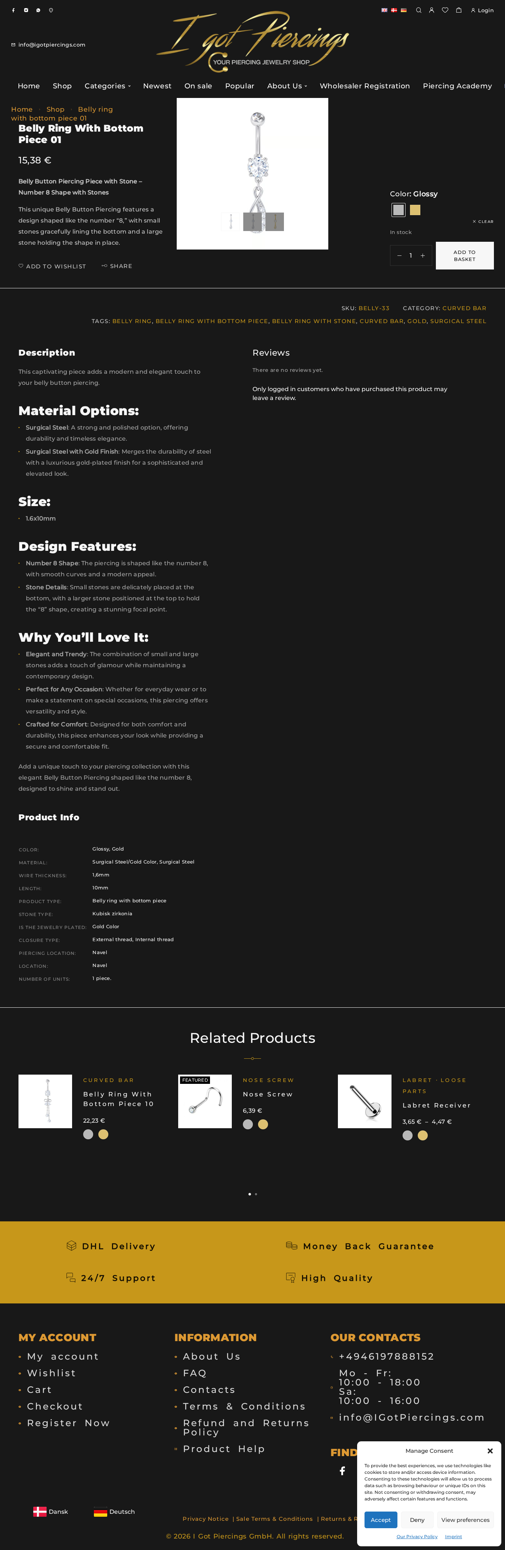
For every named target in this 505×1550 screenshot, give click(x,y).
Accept (381, 1519)
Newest (157, 86)
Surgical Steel (458, 321)
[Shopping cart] (458, 10)
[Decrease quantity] (395, 255)
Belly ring (132, 321)
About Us (284, 86)
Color (400, 194)
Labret (418, 1080)
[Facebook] (13, 10)
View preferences (465, 1519)
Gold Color (105, 926)
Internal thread (154, 939)
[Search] (418, 10)
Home (29, 86)
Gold (417, 321)
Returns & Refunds (350, 1518)
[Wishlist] (445, 10)
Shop (62, 86)
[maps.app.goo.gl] (50, 10)
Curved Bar (465, 308)
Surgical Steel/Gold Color (124, 862)
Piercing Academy (457, 86)
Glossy (100, 849)
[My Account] (431, 10)
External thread (112, 939)
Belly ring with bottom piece (212, 321)
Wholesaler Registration (365, 86)
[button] (490, 1451)
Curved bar (382, 321)
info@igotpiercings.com (52, 44)
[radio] (398, 210)
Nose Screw (269, 1080)
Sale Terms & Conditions (274, 1518)
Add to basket (465, 255)
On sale (198, 86)
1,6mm (100, 875)
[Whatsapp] (38, 10)
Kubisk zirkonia (112, 913)
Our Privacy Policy (417, 1536)
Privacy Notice (205, 1518)
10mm (100, 888)
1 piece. (101, 978)
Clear (486, 221)
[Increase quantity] (426, 255)
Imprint (453, 1536)
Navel (99, 952)
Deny (417, 1519)
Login (486, 10)
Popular (240, 86)
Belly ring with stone (314, 321)
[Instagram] (26, 10)
